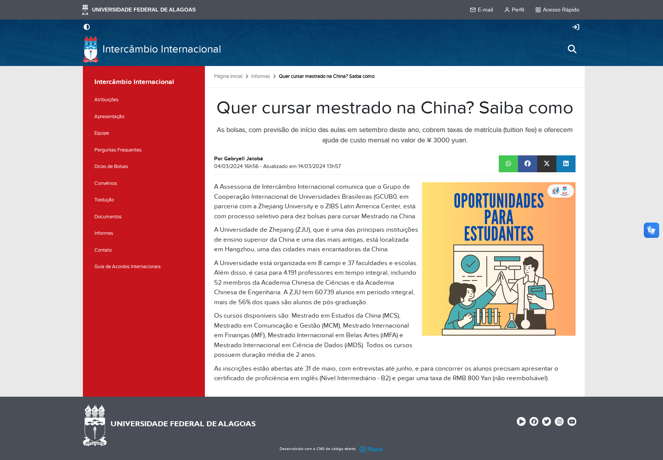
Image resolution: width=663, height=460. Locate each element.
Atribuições (106, 100)
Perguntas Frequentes (118, 150)
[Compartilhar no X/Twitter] (546, 163)
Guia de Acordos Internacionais (127, 267)
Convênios (105, 183)
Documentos (108, 217)
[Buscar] (572, 49)
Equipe (101, 133)
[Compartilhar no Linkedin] (566, 163)
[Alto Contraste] (87, 28)
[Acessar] (576, 28)
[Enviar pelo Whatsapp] (508, 163)
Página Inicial (228, 76)
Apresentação (109, 117)
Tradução (104, 200)
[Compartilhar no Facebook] (527, 163)
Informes (260, 76)
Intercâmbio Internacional (161, 49)
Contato (103, 250)
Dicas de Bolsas (111, 166)
